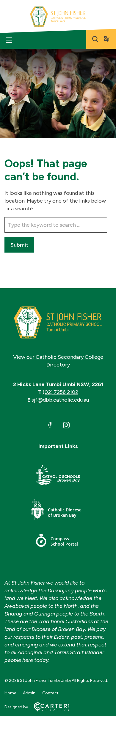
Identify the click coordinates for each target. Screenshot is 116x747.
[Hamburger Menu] (9, 40)
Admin (29, 693)
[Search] (95, 39)
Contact (50, 693)
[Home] (58, 322)
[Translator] (107, 39)
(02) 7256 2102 (60, 392)
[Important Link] (58, 476)
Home (10, 693)
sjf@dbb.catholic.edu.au (60, 400)
